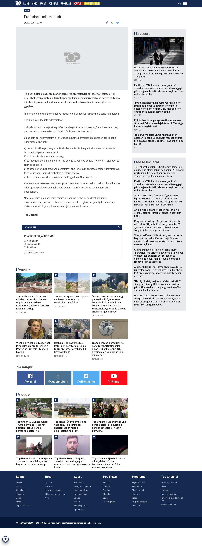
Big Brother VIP (138, 482)
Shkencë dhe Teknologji (55, 494)
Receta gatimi (109, 502)
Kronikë (19, 486)
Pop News (53, 3)
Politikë (19, 482)
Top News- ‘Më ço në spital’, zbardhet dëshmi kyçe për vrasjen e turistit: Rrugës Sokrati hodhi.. (72, 463)
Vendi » (24, 269)
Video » (24, 395)
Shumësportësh (81, 506)
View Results (39, 252)
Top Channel (30, 381)
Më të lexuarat (147, 162)
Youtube (78, 3)
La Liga (77, 498)
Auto (47, 498)
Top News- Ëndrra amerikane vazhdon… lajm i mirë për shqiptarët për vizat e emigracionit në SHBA (70, 426)
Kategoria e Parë (81, 490)
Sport (43, 3)
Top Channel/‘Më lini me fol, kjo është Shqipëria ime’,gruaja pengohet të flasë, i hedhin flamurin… (109, 426)
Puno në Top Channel (170, 494)
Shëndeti (107, 494)
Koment (48, 486)
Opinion (48, 482)
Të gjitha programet (140, 502)
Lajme (26, 3)
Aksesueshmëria (168, 504)
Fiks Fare (136, 494)
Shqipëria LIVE (138, 490)
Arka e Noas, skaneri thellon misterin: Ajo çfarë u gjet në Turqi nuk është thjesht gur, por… (157, 212)
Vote (29, 252)
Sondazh (30, 227)
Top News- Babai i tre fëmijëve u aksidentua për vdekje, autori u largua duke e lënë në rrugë (34, 461)
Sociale (19, 498)
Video (34, 3)
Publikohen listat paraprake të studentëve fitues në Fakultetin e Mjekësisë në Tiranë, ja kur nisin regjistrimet (158, 125)
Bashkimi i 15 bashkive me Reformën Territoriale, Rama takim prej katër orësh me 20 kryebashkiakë (70, 349)
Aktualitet (20, 490)
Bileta (163, 486)
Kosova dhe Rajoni (53, 490)
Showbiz (107, 482)
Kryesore (143, 34)
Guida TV (136, 506)
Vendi (27, 11)
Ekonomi (20, 494)
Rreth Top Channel (169, 482)
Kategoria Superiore (82, 486)
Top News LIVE (92, 3)
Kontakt (164, 490)
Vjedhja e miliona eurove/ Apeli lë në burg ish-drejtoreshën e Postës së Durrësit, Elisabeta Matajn (33, 349)
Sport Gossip (79, 509)
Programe (66, 3)
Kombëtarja (79, 482)
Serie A (77, 502)
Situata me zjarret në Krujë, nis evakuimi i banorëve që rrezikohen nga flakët (71, 301)
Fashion (106, 490)
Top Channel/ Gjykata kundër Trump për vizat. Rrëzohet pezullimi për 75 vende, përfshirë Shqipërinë (32, 426)
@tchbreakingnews (86, 381)
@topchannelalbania (58, 381)
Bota (48, 476)
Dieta (105, 498)
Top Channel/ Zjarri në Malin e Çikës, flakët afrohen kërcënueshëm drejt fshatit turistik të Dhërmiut (108, 463)
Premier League (81, 494)
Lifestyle (106, 486)
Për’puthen (137, 486)
